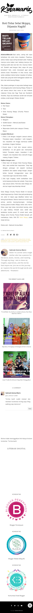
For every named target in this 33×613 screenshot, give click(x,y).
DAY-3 (9, 240)
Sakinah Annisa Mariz (13, 393)
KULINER (14, 240)
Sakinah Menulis (19, 610)
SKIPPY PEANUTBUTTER (22, 241)
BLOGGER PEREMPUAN (11, 239)
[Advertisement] (16, 469)
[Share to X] (10, 234)
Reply (30, 408)
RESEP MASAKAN (22, 240)
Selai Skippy (24, 217)
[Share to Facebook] (7, 234)
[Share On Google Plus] (17, 234)
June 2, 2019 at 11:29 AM (11, 395)
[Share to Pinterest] (14, 234)
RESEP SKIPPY (11, 241)
